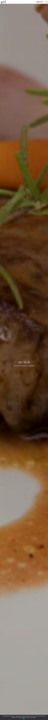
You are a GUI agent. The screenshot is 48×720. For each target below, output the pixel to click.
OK (24, 718)
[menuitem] (38, 2)
